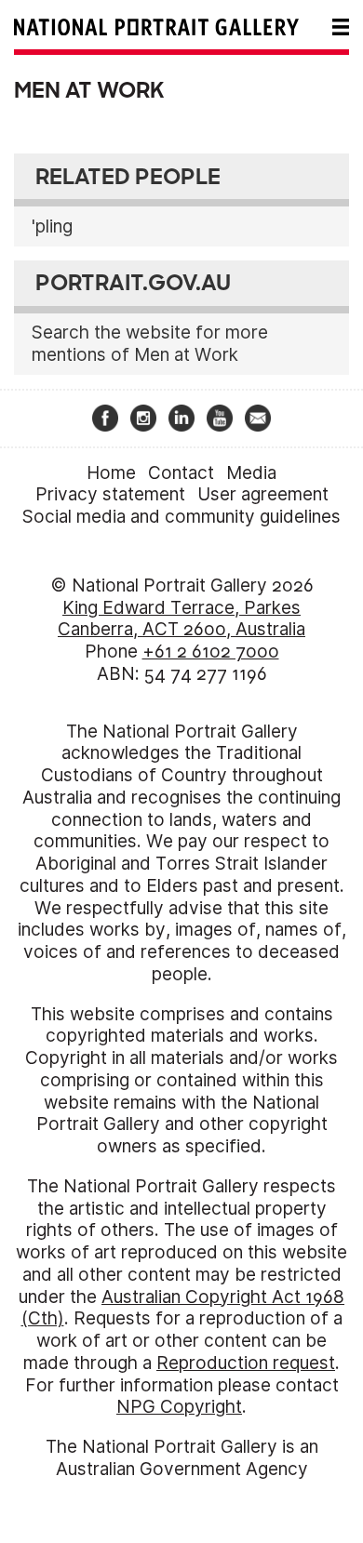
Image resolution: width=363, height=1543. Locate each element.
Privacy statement (110, 494)
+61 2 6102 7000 (210, 651)
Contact (181, 473)
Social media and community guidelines (181, 516)
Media (251, 473)
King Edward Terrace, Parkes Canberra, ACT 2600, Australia (181, 619)
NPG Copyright (179, 1406)
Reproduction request (245, 1363)
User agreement (263, 494)
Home (111, 473)
